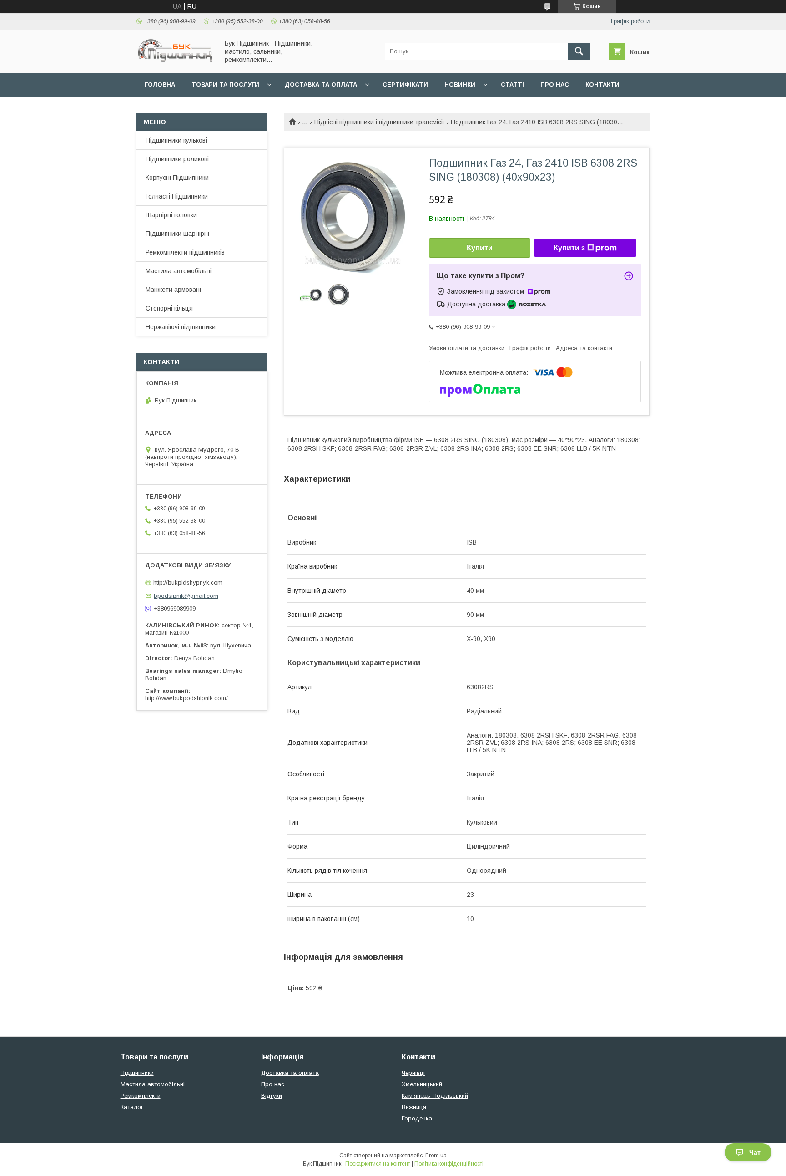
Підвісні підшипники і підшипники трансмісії (379, 122)
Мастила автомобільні (179, 271)
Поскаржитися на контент (377, 1164)
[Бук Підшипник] (175, 61)
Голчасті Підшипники (177, 196)
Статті (512, 84)
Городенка (417, 1118)
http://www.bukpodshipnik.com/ (186, 698)
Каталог (132, 1107)
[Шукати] (579, 51)
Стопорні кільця (169, 308)
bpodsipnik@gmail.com (186, 595)
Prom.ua (436, 1155)
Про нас (554, 84)
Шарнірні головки (171, 215)
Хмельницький (422, 1084)
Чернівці (413, 1072)
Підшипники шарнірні (177, 233)
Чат (755, 1152)
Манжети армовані (173, 289)
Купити (480, 248)
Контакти (602, 84)
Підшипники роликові (177, 159)
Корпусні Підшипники (177, 177)
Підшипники (137, 1072)
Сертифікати (405, 84)
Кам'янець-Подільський (435, 1095)
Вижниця (414, 1107)
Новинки (459, 84)
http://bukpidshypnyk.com (187, 582)
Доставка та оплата (321, 84)
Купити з (569, 248)
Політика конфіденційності (449, 1164)
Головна (160, 84)
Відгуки (271, 1095)
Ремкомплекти (141, 1095)
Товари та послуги (225, 84)
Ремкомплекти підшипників (185, 252)
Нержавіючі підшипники (181, 327)
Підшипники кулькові (176, 140)
